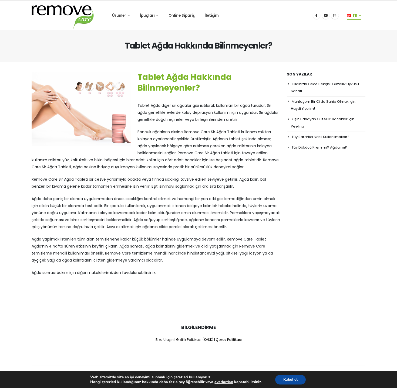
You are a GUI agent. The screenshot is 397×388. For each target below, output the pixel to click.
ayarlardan (223, 382)
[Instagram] (335, 15)
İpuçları (147, 15)
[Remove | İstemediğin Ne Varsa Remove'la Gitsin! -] (63, 15)
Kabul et (290, 379)
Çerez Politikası (229, 339)
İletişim (212, 15)
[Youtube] (325, 15)
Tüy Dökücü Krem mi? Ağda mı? (319, 147)
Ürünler (119, 15)
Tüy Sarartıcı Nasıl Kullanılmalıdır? (320, 136)
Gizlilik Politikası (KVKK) (194, 339)
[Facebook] (316, 15)
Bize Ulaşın (165, 339)
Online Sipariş (182, 15)
